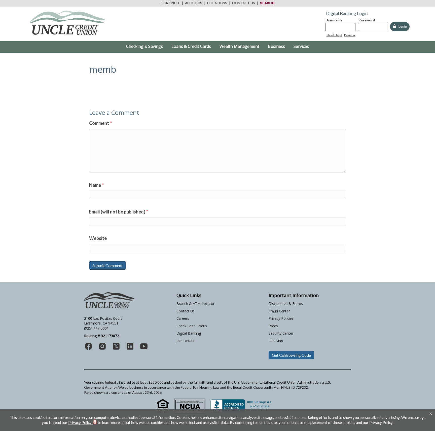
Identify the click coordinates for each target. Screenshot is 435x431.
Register (349, 35)
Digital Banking (188, 333)
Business (276, 46)
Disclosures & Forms (286, 303)
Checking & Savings (144, 46)
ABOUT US (193, 3)
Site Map (276, 340)
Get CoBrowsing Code (291, 355)
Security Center (281, 333)
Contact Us (185, 311)
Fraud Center (279, 311)
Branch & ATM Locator (195, 303)
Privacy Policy (80, 422)
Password (366, 20)
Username (333, 20)
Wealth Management (239, 46)
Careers (182, 318)
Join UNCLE (185, 340)
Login (402, 26)
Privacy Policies (281, 318)
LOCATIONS (217, 3)
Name (96, 185)
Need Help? (334, 35)
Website (98, 238)
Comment (100, 123)
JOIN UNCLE (170, 3)
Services (301, 46)
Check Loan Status (191, 326)
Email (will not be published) (118, 211)
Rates (273, 326)
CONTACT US (243, 3)
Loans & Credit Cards (191, 46)
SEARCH (267, 3)
